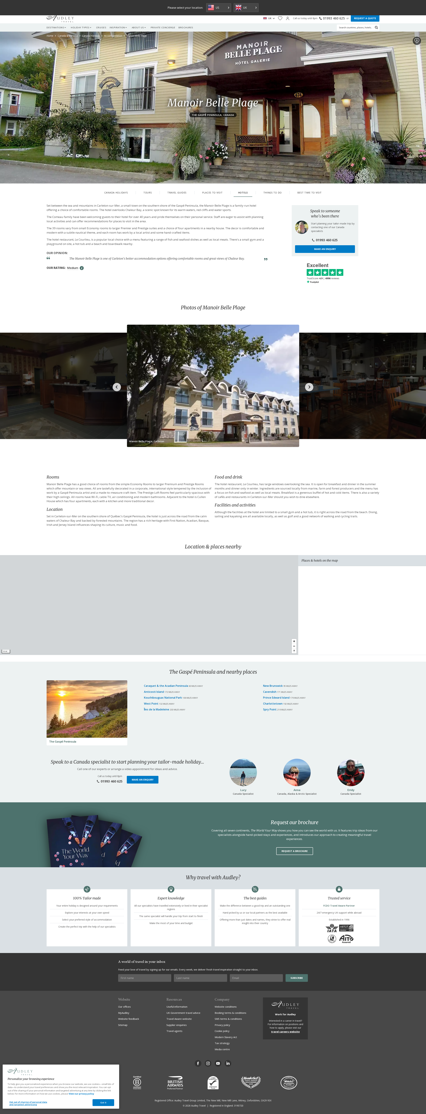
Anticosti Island (154, 692)
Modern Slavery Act (226, 1037)
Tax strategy (222, 1043)
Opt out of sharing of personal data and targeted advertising (28, 1103)
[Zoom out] (294, 646)
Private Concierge (163, 27)
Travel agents (174, 1031)
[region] (149, 605)
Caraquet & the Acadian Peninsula (166, 686)
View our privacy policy (81, 1093)
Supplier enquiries (176, 1025)
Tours (147, 192)
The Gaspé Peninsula (62, 741)
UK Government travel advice (183, 1012)
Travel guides (177, 192)
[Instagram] (208, 1063)
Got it (103, 1102)
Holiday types (80, 27)
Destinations (55, 27)
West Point (151, 703)
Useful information (176, 1006)
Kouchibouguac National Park (163, 697)
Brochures (186, 27)
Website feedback (128, 1018)
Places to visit (212, 192)
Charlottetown (273, 703)
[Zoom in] (294, 641)
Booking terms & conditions (230, 1012)
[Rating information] (82, 268)
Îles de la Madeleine (156, 709)
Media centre (222, 1049)
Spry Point (270, 709)
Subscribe (297, 977)
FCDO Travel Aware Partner (339, 905)
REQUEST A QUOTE (365, 18)
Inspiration (117, 27)
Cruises (101, 27)
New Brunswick (273, 686)
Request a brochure (295, 851)
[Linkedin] (228, 1063)
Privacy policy (222, 1025)
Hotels (243, 192)
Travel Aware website (179, 1018)
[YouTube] (218, 1063)
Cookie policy (222, 1031)
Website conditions (226, 1006)
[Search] (376, 27)
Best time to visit (309, 192)
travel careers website (285, 1031)
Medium (72, 268)
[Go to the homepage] (60, 18)
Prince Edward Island (276, 697)
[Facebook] (198, 1063)
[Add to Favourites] (417, 41)
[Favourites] (280, 18)
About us (138, 27)
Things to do (272, 192)
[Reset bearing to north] (294, 650)
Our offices (124, 1006)
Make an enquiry (325, 249)
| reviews (323, 278)
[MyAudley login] (288, 18)
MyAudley (123, 1012)
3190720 (238, 1105)
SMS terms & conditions (228, 1018)
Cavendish (269, 692)
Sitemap (122, 1025)
